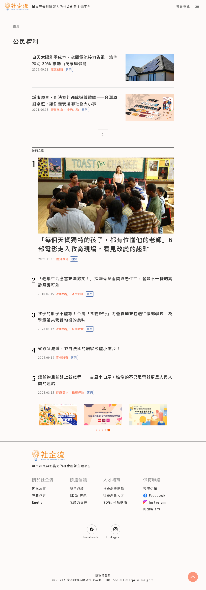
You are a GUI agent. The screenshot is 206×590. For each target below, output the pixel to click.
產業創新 (57, 69)
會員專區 (183, 6)
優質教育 (57, 110)
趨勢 (74, 259)
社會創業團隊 (113, 488)
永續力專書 (78, 502)
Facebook (157, 495)
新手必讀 (77, 488)
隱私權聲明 (103, 575)
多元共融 (73, 110)
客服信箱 (150, 488)
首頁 (16, 26)
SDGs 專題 (78, 495)
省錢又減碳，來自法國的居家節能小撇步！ (79, 348)
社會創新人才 (113, 495)
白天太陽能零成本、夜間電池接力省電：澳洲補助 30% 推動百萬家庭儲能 (75, 60)
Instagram (157, 502)
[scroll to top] (193, 577)
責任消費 (62, 357)
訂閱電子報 (152, 508)
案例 (69, 69)
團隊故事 (39, 488)
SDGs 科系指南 (115, 502)
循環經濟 (78, 392)
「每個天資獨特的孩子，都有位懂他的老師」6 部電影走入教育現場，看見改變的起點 (105, 244)
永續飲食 (78, 329)
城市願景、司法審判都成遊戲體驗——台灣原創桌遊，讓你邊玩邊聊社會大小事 (74, 100)
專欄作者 (39, 495)
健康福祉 (62, 294)
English (38, 502)
